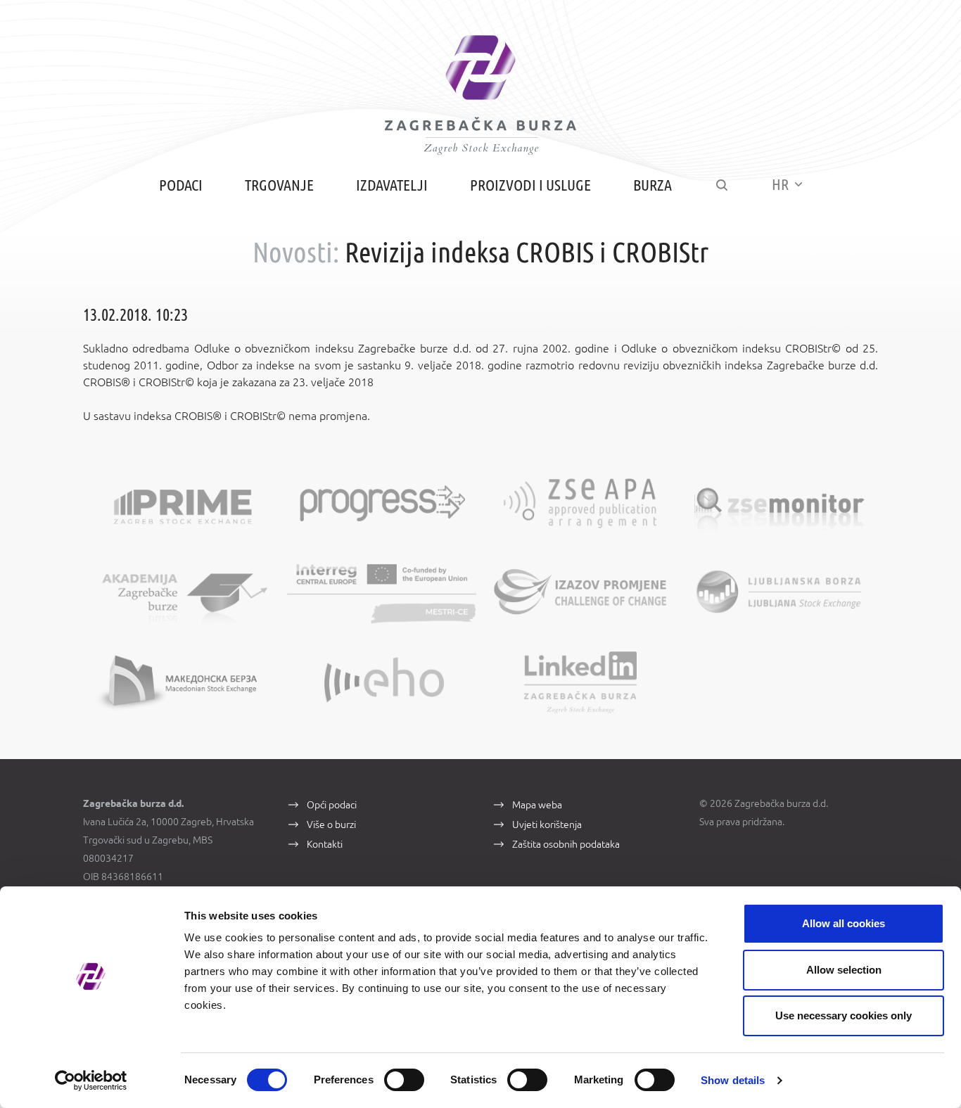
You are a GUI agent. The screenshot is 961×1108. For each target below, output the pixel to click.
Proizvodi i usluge (530, 184)
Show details (733, 1080)
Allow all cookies (843, 923)
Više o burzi (331, 824)
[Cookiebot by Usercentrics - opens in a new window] (91, 1080)
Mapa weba (537, 804)
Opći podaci (332, 804)
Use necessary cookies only (843, 1015)
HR (781, 184)
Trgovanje (279, 184)
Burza (652, 184)
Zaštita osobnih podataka (566, 844)
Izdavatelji (392, 184)
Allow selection (844, 970)
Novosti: (296, 252)
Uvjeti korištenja (547, 824)
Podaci (181, 184)
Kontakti (325, 844)
